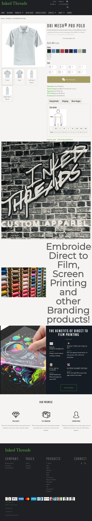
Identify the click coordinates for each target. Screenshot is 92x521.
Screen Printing (51, 89)
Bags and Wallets (51, 480)
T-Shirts (48, 463)
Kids (47, 473)
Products (9, 18)
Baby (47, 475)
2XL (59, 72)
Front (7, 80)
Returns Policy (9, 463)
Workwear (49, 482)
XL (50, 72)
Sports (48, 484)
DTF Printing (51, 93)
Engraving (50, 91)
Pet (47, 487)
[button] (53, 4)
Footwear (48, 491)
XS (50, 67)
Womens (48, 470)
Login (54, 1)
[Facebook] (81, 463)
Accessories (49, 477)
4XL (79, 72)
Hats (47, 466)
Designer (28, 466)
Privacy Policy (9, 468)
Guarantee (8, 466)
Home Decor (49, 489)
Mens (48, 468)
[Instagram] (85, 463)
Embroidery (50, 86)
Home (2, 18)
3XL (69, 72)
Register (61, 1)
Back (19, 80)
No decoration (51, 96)
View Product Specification (65, 140)
